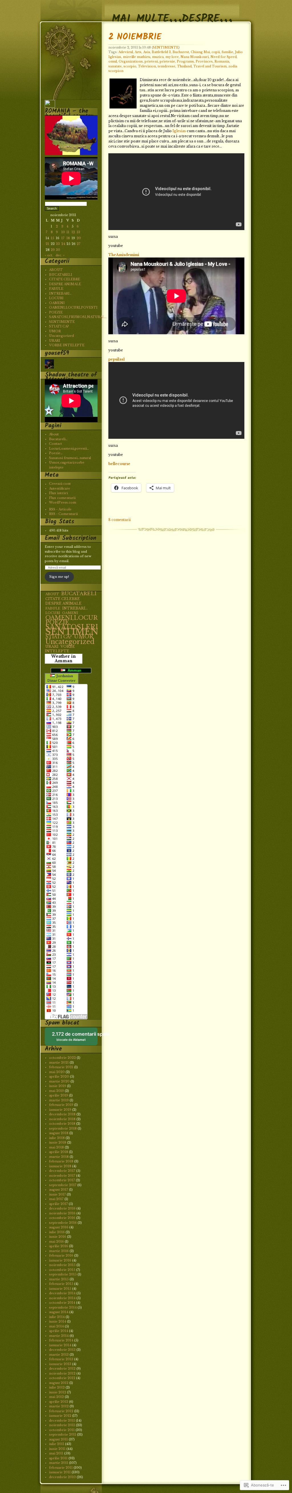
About (54, 434)
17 (62, 238)
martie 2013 (59, 1355)
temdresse (166, 66)
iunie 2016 (57, 1237)
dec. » (60, 255)
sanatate (115, 66)
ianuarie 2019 (60, 1110)
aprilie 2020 (59, 1076)
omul (112, 61)
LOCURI (56, 298)
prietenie (167, 61)
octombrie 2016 (62, 1218)
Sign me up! (59, 577)
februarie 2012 (61, 1411)
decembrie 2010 (62, 1477)
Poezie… (55, 453)
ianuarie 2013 (60, 1364)
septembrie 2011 (62, 1434)
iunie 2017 (57, 1194)
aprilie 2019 (58, 1095)
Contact (55, 444)
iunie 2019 (57, 1086)
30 (58, 250)
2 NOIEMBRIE (134, 37)
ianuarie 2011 (60, 1472)
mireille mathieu (136, 57)
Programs (185, 61)
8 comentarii (119, 520)
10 (63, 232)
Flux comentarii (62, 498)
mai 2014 (56, 1326)
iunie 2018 (57, 1142)
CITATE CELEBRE (64, 279)
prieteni (151, 61)
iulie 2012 (57, 1387)
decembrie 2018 (62, 1114)
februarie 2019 (61, 1105)
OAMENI (57, 303)
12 (73, 232)
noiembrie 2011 (62, 1425)
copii (216, 52)
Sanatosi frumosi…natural (70, 458)
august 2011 (58, 1439)
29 (53, 250)
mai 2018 (56, 1147)
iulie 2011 (56, 1444)
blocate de (75, 1038)
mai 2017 (56, 1199)
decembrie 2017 (62, 1171)
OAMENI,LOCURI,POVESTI (73, 307)
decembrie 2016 (62, 1208)
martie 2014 (59, 1336)
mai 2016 (56, 1242)
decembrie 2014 (62, 1293)
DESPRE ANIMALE (65, 284)
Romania (221, 61)
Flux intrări (58, 493)
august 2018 (58, 1133)
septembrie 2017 (62, 1185)
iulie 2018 (57, 1138)
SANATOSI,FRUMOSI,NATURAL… (78, 317)
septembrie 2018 (63, 1128)
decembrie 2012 (62, 1369)
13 (78, 232)
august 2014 (58, 1312)
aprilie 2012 (58, 1402)
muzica (158, 57)
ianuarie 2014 (60, 1345)
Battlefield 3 (161, 52)
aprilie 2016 (58, 1246)
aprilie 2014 (58, 1331)
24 (63, 244)
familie (227, 52)
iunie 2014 (57, 1321)
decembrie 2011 (62, 1420)
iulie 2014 (57, 1317)
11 (67, 232)
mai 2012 (56, 1397)
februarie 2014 (61, 1340)
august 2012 (58, 1383)
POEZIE (56, 312)
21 (47, 244)
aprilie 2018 (58, 1152)
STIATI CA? (59, 326)
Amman (73, 670)
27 (78, 244)
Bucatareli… (58, 439)
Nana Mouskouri (195, 57)
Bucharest (181, 52)
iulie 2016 (57, 1232)
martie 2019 (59, 1100)
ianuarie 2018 (60, 1166)
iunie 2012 (57, 1392)
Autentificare (59, 488)
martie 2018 (59, 1157)
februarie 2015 (61, 1284)
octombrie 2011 (62, 1430)
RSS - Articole (60, 509)
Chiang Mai (200, 52)
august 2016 (58, 1227)
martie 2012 (59, 1406)
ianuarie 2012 (60, 1416)
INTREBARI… (60, 293)
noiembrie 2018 (62, 1119)
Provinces (204, 61)
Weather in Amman (63, 659)
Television (147, 66)
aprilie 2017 (58, 1204)
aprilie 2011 (58, 1458)
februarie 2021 (61, 1067)
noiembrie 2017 (62, 1176)
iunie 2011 (57, 1449)
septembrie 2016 (63, 1223)
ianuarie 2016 (60, 1260)
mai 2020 (57, 1072)
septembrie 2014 (63, 1307)
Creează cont (60, 484)
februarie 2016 (61, 1255)
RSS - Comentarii (63, 514)
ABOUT (56, 270)
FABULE (56, 289)
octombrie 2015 (62, 1270)
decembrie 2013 (62, 1350)
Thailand (184, 66)
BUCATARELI (60, 275)
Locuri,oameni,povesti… (69, 448)
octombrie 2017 (62, 1180)
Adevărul (125, 52)
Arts (138, 52)
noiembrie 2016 (62, 1213)
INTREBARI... (75, 608)
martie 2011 (58, 1463)
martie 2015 (59, 1279)
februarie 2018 (61, 1161)
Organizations (131, 61)
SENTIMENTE (166, 47)
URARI (54, 341)
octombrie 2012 (62, 1378)
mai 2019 (56, 1091)
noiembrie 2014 (62, 1298)
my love (172, 57)
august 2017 (58, 1190)
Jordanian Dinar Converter (61, 678)
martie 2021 (59, 1063)
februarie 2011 (61, 1468)
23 (58, 244)
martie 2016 (59, 1251)
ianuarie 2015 (60, 1289)
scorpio (129, 66)
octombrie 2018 (62, 1124)
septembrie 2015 (63, 1274)
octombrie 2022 (62, 1058)
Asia (146, 52)
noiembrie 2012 (62, 1373)
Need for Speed (223, 57)
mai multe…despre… (172, 12)
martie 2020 (59, 1081)
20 (79, 238)
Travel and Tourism (210, 66)
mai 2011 (56, 1453)
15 (52, 238)
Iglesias (179, 131)
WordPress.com (62, 502)
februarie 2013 (61, 1359)
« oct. (49, 255)
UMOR (55, 331)
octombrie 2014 (62, 1303)
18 (68, 238)
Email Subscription (70, 538)
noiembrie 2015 (62, 1265)
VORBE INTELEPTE (66, 345)
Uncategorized (61, 336)
